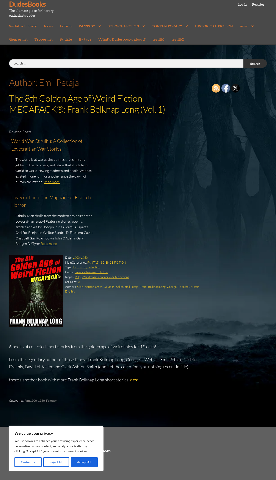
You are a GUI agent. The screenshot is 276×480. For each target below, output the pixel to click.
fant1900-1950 (35, 400)
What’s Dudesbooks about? (122, 39)
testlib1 (158, 39)
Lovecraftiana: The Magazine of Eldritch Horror (51, 201)
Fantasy (51, 400)
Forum (66, 26)
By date (66, 39)
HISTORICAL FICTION (214, 26)
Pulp (77, 277)
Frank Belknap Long (153, 286)
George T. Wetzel (178, 286)
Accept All (84, 462)
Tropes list (43, 39)
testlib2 (177, 39)
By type (85, 39)
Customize (28, 462)
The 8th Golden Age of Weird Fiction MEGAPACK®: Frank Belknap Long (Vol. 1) (87, 104)
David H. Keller (113, 286)
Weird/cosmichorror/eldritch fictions (105, 277)
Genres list (18, 39)
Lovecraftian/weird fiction (91, 272)
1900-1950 (80, 257)
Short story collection (86, 267)
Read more (52, 182)
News (48, 26)
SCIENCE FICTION (123, 26)
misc (244, 26)
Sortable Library (23, 26)
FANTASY (87, 26)
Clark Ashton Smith (89, 286)
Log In (242, 4)
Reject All (56, 462)
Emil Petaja (131, 286)
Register (258, 4)
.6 (79, 281)
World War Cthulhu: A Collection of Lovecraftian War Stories (46, 145)
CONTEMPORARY (167, 26)
